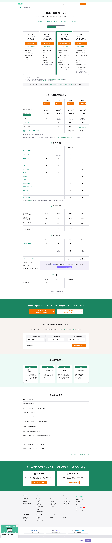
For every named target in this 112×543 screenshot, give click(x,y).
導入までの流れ (64, 21)
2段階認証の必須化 (27, 246)
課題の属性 (29, 200)
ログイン (91, 0)
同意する (88, 540)
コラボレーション (53, 503)
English (82, 510)
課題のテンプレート (27, 186)
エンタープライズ (66, 501)
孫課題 (24, 179)
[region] (56, 540)
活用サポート (74, 4)
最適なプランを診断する (56, 291)
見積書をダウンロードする (52, 21)
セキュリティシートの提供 (28, 258)
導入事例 (55, 4)
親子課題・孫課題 (39, 506)
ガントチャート (26, 154)
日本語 (79, 510)
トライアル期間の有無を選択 (76, 336)
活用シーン (47, 4)
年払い (61, 27)
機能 (41, 4)
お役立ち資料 (25, 517)
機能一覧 (38, 498)
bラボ (64, 517)
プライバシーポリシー (53, 536)
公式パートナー (39, 520)
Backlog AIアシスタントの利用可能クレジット (31, 131)
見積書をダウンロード (78, 345)
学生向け (64, 504)
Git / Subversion (26, 172)
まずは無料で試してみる (38, 483)
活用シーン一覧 (52, 498)
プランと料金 (65, 498)
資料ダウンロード (91, 4)
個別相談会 (38, 517)
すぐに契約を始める (32, 46)
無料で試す (83, 4)
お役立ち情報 (65, 4)
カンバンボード (26, 158)
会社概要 (37, 536)
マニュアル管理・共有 (54, 508)
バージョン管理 (52, 504)
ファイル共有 (25, 162)
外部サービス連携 (26, 500)
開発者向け (25, 501)
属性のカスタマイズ (27, 197)
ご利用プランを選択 (36, 336)
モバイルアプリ (26, 193)
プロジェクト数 (26, 122)
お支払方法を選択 (56, 336)
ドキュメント (25, 165)
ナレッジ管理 (52, 506)
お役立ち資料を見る (72, 482)
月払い (51, 27)
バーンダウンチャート (27, 169)
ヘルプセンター (52, 517)
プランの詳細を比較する (39, 21)
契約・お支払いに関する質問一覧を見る (79, 454)
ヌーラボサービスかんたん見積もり (65, 329)
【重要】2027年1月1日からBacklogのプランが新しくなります (61, 84)
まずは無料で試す (30, 44)
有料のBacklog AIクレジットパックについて (66, 137)
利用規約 (44, 536)
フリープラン (44, 80)
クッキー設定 (73, 537)
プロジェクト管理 (53, 500)
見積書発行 (65, 500)
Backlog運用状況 (26, 503)
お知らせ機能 (25, 190)
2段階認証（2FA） (26, 243)
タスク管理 (52, 501)
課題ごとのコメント (27, 183)
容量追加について (82, 127)
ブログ (24, 520)
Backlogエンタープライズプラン (56, 79)
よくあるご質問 (73, 21)
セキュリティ (25, 498)
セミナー (38, 518)
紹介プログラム (26, 522)
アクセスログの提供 (27, 254)
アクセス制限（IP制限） (27, 250)
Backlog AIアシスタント (27, 150)
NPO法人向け (65, 503)
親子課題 (25, 176)
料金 (59, 4)
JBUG (64, 518)
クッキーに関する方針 (64, 536)
